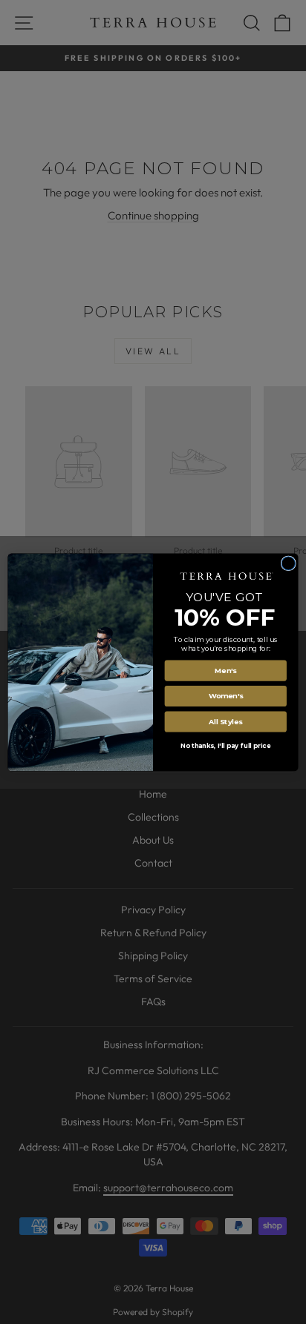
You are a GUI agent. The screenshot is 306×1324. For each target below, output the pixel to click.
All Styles (225, 721)
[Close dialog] (288, 562)
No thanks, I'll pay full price (225, 745)
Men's (225, 670)
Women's (226, 696)
